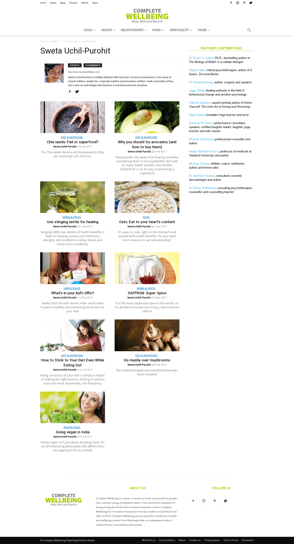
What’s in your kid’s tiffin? (72, 293)
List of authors (167, 540)
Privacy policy (212, 540)
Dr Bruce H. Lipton (201, 58)
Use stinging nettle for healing (72, 222)
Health (106, 30)
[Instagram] (238, 3)
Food (88, 30)
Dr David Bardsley (201, 82)
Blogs (63, 2)
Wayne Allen (197, 70)
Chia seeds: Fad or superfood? (73, 142)
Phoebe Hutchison (201, 139)
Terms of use (230, 540)
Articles (84, 2)
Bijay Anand (196, 114)
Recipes (73, 2)
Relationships (132, 30)
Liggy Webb (196, 90)
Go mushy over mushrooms (147, 360)
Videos (53, 2)
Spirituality (179, 30)
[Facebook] (231, 3)
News (95, 2)
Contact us (195, 540)
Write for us (148, 540)
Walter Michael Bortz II (203, 151)
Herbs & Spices (71, 217)
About (182, 540)
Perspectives (72, 427)
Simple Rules (71, 288)
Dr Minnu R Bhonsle (202, 188)
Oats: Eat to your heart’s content (147, 222)
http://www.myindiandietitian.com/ (84, 72)
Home (43, 2)
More (202, 30)
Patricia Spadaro (200, 102)
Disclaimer (248, 540)
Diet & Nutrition (72, 137)
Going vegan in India (73, 432)
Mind (156, 30)
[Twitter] (251, 3)
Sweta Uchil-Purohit (65, 146)
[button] (249, 31)
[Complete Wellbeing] (147, 16)
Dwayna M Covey (200, 123)
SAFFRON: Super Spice (147, 293)
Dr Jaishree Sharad (201, 175)
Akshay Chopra (199, 163)
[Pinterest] (244, 3)
